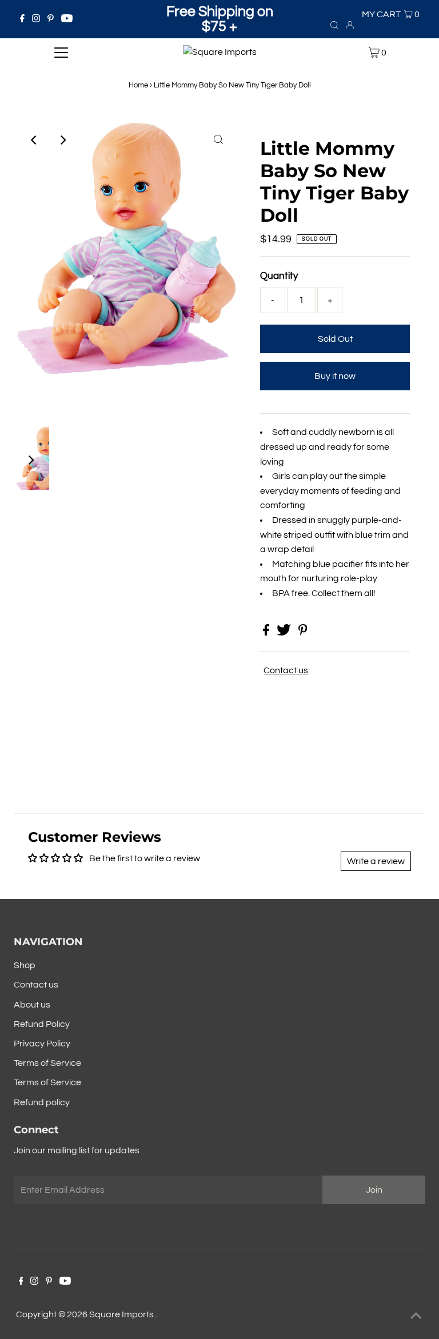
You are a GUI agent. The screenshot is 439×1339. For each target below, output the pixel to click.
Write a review (376, 861)
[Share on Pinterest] (303, 632)
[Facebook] (22, 19)
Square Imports (122, 1314)
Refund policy (42, 1102)
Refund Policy (42, 1024)
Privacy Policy (42, 1043)
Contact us (286, 670)
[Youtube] (66, 19)
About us (32, 1004)
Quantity (279, 276)
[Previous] (34, 140)
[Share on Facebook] (267, 632)
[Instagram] (36, 19)
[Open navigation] (61, 52)
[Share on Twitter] (285, 632)
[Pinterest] (51, 19)
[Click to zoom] (218, 140)
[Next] (62, 140)
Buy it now (335, 376)
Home (138, 85)
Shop (24, 965)
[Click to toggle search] (334, 24)
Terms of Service (47, 1063)
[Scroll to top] (416, 1316)
